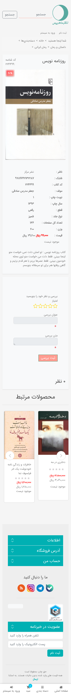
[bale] (49, 588)
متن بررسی (51, 335)
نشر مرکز (29, 172)
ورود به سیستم (11, 691)
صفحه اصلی (61, 691)
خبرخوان (21, 588)
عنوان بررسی (51, 315)
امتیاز (55, 301)
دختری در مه (58, 462)
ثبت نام (63, 33)
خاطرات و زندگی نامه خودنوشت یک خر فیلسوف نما (19, 468)
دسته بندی (42, 691)
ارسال (35, 679)
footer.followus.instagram (31, 588)
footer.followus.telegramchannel (40, 588)
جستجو (10, 14)
